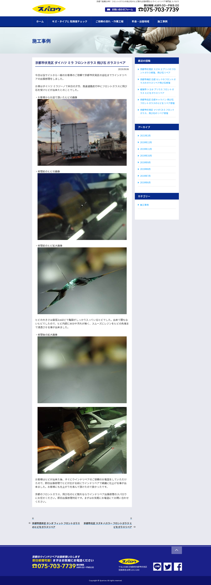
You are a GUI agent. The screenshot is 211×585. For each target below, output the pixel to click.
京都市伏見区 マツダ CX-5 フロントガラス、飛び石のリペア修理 (157, 111)
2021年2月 (145, 135)
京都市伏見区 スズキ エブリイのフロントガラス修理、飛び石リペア (158, 71)
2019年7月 (145, 175)
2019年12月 (146, 142)
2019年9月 (145, 162)
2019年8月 (145, 169)
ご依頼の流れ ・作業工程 (109, 21)
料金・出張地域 (140, 21)
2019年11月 (146, 148)
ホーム (40, 21)
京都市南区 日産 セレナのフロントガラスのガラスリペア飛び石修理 (158, 81)
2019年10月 (146, 155)
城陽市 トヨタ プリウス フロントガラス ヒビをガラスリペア (157, 91)
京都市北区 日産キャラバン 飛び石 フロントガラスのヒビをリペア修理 (157, 101)
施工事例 (162, 21)
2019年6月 (145, 182)
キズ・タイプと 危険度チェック (69, 21)
